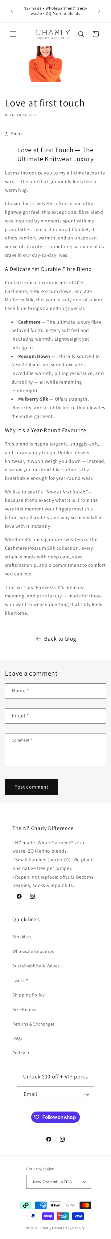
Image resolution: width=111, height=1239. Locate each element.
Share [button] (17, 133)
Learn (20, 980)
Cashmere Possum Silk (30, 548)
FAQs (17, 1038)
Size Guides (24, 1009)
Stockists (21, 937)
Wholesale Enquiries (33, 951)
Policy (21, 1053)
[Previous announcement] (11, 11)
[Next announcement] (99, 11)
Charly (45, 1227)
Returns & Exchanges (33, 1024)
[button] (13, 34)
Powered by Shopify (68, 1227)
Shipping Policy (28, 995)
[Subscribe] (87, 1094)
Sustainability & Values (36, 966)
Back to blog (60, 638)
